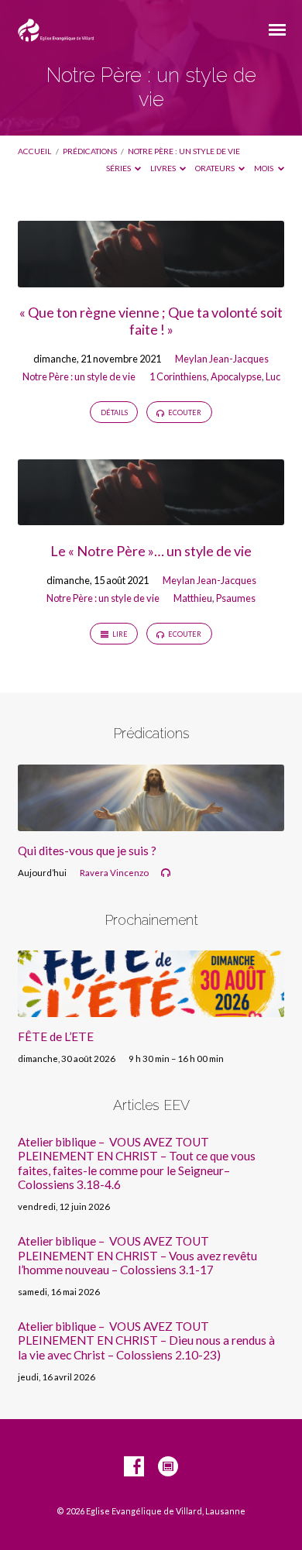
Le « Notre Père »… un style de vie (151, 550)
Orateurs (215, 168)
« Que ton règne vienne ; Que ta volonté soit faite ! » (151, 321)
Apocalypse (236, 376)
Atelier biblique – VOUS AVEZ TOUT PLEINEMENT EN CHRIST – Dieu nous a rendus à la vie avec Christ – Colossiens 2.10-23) (146, 1340)
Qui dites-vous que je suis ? (87, 850)
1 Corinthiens (178, 376)
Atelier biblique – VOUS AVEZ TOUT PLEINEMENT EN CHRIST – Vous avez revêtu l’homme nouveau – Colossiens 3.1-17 (137, 1255)
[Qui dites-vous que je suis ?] (150, 822)
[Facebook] (134, 1467)
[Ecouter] (165, 873)
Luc (273, 376)
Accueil (34, 151)
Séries (119, 168)
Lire (119, 634)
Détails (114, 412)
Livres (163, 168)
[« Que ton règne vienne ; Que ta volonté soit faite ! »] (150, 278)
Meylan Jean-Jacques (222, 358)
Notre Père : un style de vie (184, 151)
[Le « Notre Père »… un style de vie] (150, 516)
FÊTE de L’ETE (56, 1036)
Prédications (90, 151)
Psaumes (236, 598)
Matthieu (192, 598)
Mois (264, 168)
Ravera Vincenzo (114, 873)
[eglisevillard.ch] (168, 1467)
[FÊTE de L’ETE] (150, 1008)
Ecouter (183, 412)
